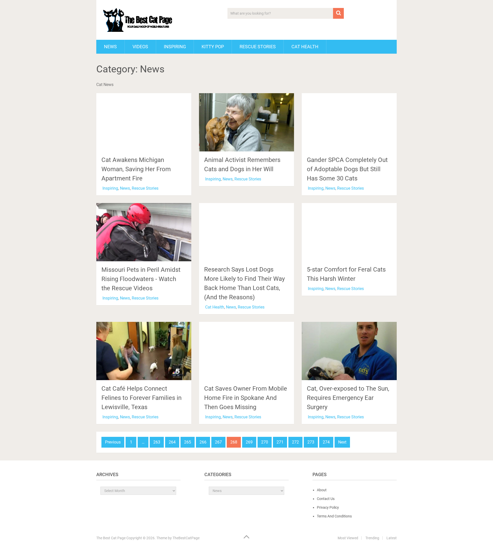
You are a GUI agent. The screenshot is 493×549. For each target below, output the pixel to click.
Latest (391, 538)
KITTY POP (213, 46)
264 (172, 442)
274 (326, 442)
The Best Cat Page (111, 538)
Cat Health (304, 46)
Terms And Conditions (334, 516)
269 (249, 442)
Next (342, 442)
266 (203, 442)
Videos (140, 46)
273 (310, 442)
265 (187, 442)
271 (280, 442)
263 (156, 442)
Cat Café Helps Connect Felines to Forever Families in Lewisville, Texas (141, 398)
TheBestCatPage (186, 538)
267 (218, 442)
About (322, 490)
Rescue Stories (258, 46)
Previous (113, 442)
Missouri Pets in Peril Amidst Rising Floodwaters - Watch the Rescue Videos (141, 279)
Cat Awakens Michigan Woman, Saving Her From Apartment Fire (136, 169)
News (110, 46)
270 (264, 442)
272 (295, 442)
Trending (372, 538)
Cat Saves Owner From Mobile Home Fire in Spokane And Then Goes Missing (245, 398)
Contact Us (326, 499)
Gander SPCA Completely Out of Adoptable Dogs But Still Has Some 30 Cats (347, 169)
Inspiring (175, 46)
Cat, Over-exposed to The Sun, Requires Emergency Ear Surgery (348, 398)
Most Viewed (348, 538)
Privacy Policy (328, 507)
